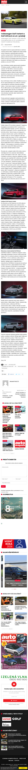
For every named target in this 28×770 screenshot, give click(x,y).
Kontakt (17, 760)
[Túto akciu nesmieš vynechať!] (20, 409)
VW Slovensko (4, 368)
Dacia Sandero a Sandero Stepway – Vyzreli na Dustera (20, 395)
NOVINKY (3, 30)
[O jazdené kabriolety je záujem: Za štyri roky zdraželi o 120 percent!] (4, 742)
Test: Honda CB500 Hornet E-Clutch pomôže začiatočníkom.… (16, 747)
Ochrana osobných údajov (10, 758)
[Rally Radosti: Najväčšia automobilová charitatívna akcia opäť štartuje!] (8, 409)
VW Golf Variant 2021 (22, 366)
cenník (5, 364)
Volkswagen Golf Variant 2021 (7, 366)
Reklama (11, 760)
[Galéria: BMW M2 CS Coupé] (20, 428)
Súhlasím (23, 767)
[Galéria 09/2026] (20, 443)
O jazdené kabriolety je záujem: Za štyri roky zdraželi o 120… (17, 740)
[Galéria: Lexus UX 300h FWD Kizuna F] (8, 443)
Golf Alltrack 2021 (12, 364)
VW (15, 366)
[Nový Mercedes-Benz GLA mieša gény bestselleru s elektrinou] (8, 428)
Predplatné (22, 758)
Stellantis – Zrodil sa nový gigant (7, 396)
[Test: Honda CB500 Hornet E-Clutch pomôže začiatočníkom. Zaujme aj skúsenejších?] (4, 748)
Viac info (16, 768)
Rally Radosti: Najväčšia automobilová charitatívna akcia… (17, 734)
